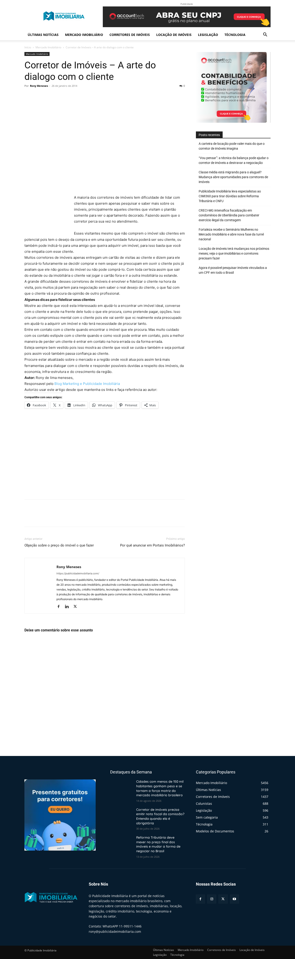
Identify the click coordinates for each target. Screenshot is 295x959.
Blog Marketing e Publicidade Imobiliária (87, 383)
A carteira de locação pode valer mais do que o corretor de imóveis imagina (232, 146)
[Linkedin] (68, 607)
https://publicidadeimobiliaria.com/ (77, 573)
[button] (265, 35)
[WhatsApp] (60, 96)
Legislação (208, 34)
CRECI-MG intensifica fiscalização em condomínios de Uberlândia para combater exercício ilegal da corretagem (229, 215)
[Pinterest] (50, 96)
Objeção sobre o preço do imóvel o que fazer (59, 545)
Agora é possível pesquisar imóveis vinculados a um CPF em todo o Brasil (233, 270)
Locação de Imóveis (174, 34)
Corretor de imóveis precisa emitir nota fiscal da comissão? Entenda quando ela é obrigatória (160, 816)
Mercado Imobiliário (84, 34)
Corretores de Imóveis (129, 34)
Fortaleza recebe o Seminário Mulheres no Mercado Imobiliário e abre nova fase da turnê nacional (231, 234)
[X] (39, 96)
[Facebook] (29, 96)
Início (27, 47)
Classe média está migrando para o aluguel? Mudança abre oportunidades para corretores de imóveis (233, 177)
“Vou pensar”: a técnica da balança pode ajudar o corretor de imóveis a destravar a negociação (233, 160)
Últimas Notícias (43, 34)
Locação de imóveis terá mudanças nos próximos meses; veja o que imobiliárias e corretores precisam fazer (234, 253)
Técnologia (234, 34)
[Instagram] (211, 899)
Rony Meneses (39, 85)
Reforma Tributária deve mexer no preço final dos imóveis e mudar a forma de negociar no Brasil (158, 844)
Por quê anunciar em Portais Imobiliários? (152, 545)
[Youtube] (234, 899)
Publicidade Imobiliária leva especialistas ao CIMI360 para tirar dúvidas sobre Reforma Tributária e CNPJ (230, 196)
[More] (72, 96)
